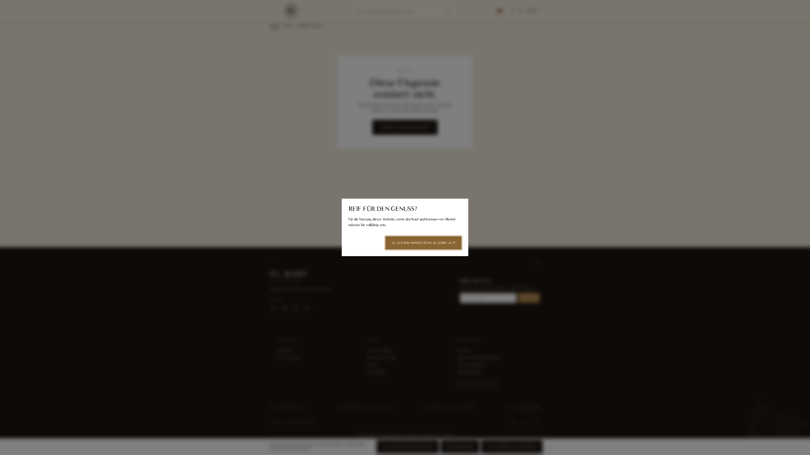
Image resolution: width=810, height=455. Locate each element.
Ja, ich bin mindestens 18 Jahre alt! (423, 243)
